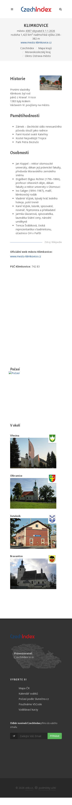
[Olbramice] (33, 493)
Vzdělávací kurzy (28, 709)
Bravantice (16, 556)
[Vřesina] (33, 453)
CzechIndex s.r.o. (24, 657)
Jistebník (15, 516)
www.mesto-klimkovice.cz (36, 42)
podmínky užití (47, 788)
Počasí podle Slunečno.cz (34, 699)
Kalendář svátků (28, 693)
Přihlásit (54, 736)
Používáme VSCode (30, 704)
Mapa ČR (24, 688)
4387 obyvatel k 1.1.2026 (40, 31)
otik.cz (29, 788)
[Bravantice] (33, 573)
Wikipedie (57, 242)
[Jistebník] (33, 533)
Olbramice (16, 475)
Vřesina (14, 435)
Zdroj (47, 242)
